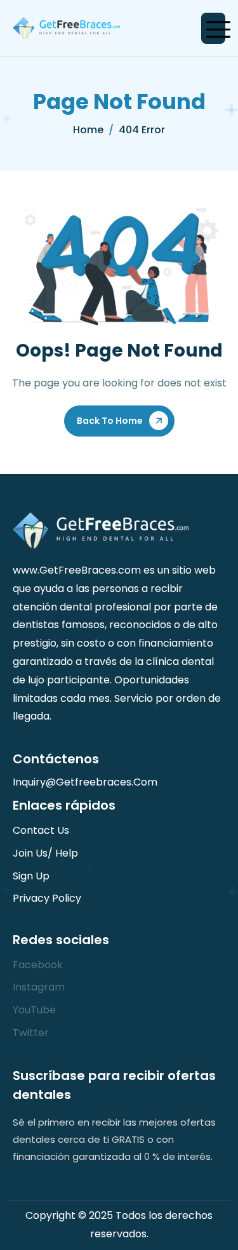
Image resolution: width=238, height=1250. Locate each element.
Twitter (31, 1032)
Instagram (39, 987)
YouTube (34, 1010)
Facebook (38, 964)
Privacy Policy (47, 898)
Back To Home (110, 420)
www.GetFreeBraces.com (77, 570)
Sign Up (31, 876)
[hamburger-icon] (213, 28)
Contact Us (41, 830)
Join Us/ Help (45, 853)
